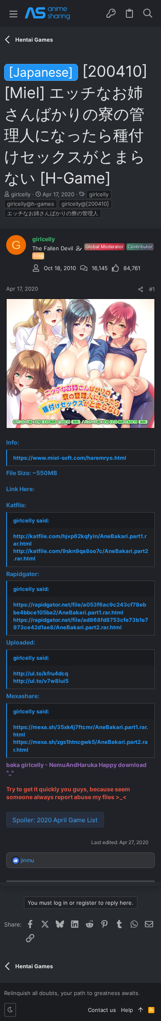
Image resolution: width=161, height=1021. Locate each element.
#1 (152, 289)
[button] (13, 13)
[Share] (140, 289)
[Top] (140, 1010)
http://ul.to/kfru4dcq (40, 673)
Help (127, 1010)
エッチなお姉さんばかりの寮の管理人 (52, 213)
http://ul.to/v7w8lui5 (41, 681)
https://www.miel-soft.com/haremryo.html (69, 457)
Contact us (102, 1010)
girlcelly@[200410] (85, 203)
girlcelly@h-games (30, 203)
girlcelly (99, 194)
